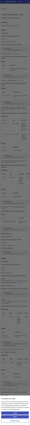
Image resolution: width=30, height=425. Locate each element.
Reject (15, 416)
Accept (15, 413)
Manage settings (15, 420)
